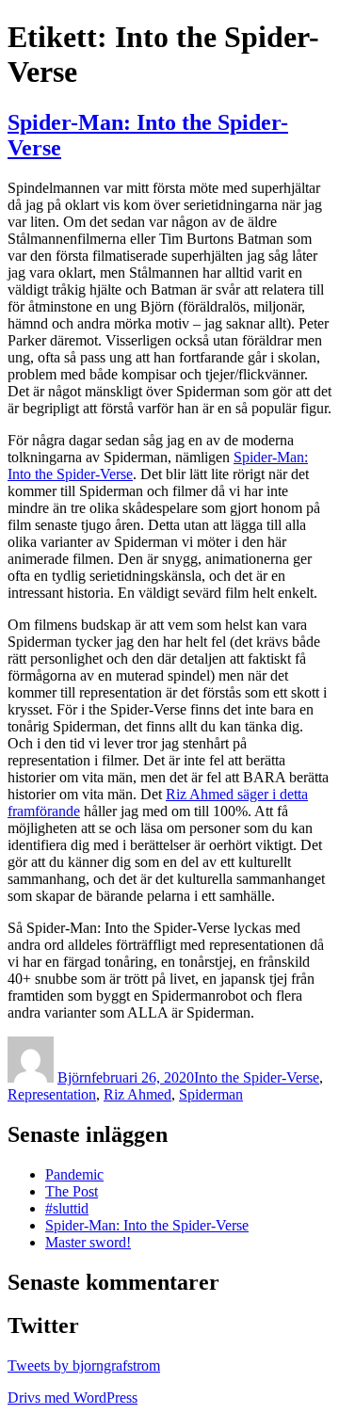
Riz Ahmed (137, 1094)
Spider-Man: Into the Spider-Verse (147, 1225)
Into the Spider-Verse (256, 1077)
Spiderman (211, 1094)
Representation (52, 1094)
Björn (74, 1077)
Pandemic (74, 1174)
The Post (71, 1191)
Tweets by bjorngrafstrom (84, 1366)
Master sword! (88, 1242)
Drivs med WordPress (72, 1398)
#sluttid (67, 1208)
